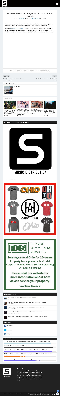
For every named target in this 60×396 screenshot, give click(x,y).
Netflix (18, 317)
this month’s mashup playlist (16, 28)
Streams (36, 18)
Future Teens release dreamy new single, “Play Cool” (37, 111)
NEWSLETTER (33, 394)
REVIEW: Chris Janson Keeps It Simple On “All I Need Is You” (17, 345)
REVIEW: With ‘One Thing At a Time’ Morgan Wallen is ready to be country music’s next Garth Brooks (27, 341)
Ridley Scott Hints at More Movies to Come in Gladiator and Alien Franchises (25, 311)
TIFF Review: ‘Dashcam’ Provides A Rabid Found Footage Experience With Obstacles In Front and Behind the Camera (28, 354)
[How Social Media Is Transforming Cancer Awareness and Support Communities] (5, 307)
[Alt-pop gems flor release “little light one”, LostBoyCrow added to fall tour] (50, 105)
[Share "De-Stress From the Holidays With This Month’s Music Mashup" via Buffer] (28, 70)
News (33, 18)
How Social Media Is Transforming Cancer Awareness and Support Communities (26, 307)
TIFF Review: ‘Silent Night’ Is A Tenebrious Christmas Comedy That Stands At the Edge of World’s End (27, 359)
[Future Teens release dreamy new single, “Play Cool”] (37, 104)
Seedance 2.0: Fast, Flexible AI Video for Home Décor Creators (22, 297)
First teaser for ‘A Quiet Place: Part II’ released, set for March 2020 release (10, 112)
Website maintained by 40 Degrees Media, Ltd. (38, 393)
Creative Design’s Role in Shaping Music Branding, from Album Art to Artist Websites (27, 302)
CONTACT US (46, 394)
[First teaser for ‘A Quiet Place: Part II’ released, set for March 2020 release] (10, 105)
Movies (18, 313)
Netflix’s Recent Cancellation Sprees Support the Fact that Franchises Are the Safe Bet (27, 316)
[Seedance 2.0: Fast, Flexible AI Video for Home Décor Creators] (5, 298)
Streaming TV (22, 317)
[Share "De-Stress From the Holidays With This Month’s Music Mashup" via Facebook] (14, 70)
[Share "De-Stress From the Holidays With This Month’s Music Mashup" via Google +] (19, 70)
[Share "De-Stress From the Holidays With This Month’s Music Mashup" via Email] (33, 70)
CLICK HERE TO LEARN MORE (11, 178)
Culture (15, 299)
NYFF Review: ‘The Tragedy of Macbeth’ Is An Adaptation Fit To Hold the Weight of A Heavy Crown (26, 349)
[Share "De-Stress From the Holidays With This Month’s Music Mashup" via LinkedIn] (26, 70)
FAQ (42, 394)
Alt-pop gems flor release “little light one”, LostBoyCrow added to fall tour (49, 112)
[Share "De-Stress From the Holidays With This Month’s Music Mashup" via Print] (35, 70)
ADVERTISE (39, 394)
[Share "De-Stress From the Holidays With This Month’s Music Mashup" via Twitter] (17, 70)
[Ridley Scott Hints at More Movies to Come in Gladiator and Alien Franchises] (5, 312)
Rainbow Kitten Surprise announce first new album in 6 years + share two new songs (23, 112)
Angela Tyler (21, 18)
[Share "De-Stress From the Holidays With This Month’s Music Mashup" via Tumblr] (21, 70)
